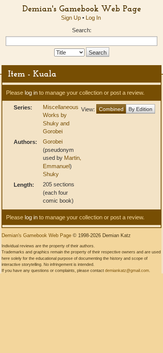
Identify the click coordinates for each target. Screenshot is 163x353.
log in (31, 92)
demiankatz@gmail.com (127, 270)
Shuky (51, 174)
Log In (93, 17)
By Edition (140, 109)
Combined (111, 109)
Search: (81, 30)
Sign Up (71, 17)
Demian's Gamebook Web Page (81, 8)
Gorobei (53, 141)
